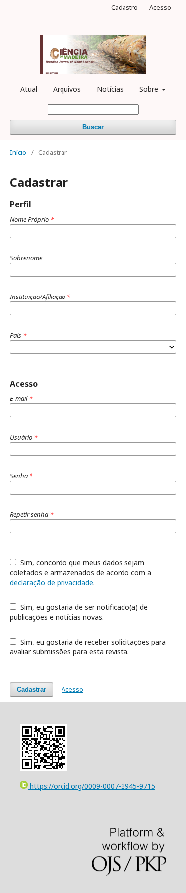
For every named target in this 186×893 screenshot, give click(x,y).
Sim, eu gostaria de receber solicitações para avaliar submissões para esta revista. (88, 646)
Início (18, 152)
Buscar (93, 127)
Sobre (149, 89)
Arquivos (67, 89)
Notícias (110, 89)
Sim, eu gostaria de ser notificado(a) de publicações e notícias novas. (79, 612)
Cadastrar (31, 689)
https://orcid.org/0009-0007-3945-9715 (91, 786)
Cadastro (124, 7)
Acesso (160, 7)
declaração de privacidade (51, 582)
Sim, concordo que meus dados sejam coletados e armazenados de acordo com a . (80, 572)
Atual (28, 89)
